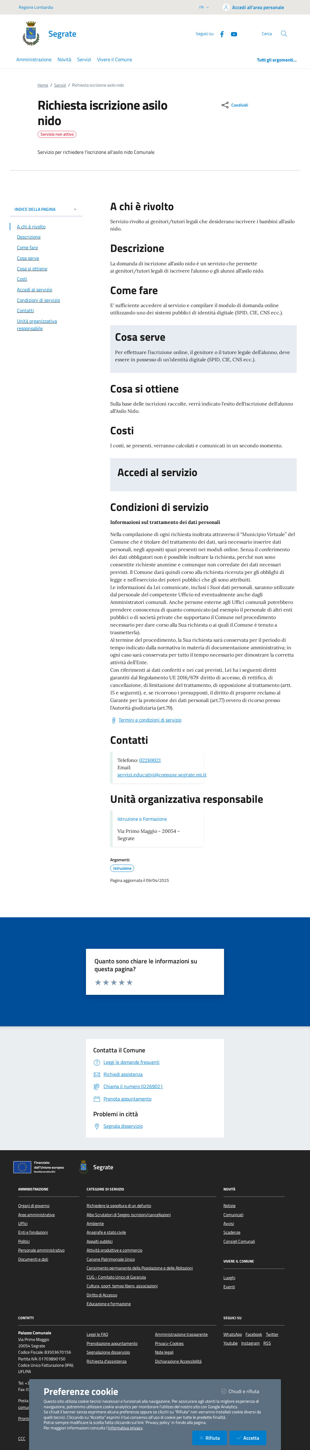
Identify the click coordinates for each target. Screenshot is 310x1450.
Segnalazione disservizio (108, 1352)
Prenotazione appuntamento (112, 1343)
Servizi (60, 85)
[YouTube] (232, 33)
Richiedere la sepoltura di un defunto (119, 1205)
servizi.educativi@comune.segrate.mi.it (161, 775)
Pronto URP (28, 1418)
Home (43, 85)
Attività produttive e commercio (114, 1250)
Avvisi (228, 1223)
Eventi (229, 1286)
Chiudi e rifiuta (247, 1391)
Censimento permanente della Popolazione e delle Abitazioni (140, 1268)
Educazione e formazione (109, 1303)
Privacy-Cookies (169, 1343)
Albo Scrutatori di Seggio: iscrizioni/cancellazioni (129, 1214)
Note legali (164, 1352)
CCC (21, 1438)
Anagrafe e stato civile (106, 1232)
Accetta (254, 1438)
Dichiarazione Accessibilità (178, 1361)
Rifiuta (216, 1438)
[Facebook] (219, 33)
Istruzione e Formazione (142, 819)
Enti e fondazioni (33, 1232)
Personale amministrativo (41, 1250)
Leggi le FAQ (97, 1334)
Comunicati (233, 1214)
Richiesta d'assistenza (107, 1361)
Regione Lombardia (36, 7)
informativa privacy (125, 1428)
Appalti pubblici (100, 1241)
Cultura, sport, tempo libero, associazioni (122, 1286)
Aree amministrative (36, 1214)
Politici (24, 1241)
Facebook (254, 1334)
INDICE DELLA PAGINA (35, 209)
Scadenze (231, 1232)
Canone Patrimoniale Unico (111, 1259)
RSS (267, 1343)
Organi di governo (33, 1205)
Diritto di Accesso (102, 1295)
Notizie (229, 1205)
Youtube (230, 1343)
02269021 (150, 760)
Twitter (272, 1334)
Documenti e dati (33, 1259)
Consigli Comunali (239, 1241)
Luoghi (229, 1277)
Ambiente (95, 1223)
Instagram (250, 1343)
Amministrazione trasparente (181, 1334)
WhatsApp (232, 1334)
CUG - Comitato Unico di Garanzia (116, 1277)
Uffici (23, 1223)
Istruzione (122, 868)
